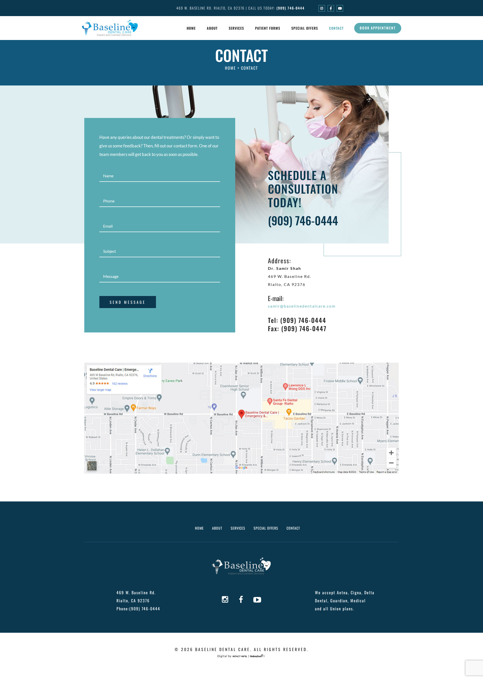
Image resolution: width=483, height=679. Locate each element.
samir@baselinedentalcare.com (302, 306)
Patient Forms (267, 28)
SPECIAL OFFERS (266, 528)
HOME (199, 528)
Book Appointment (378, 27)
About (212, 28)
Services (236, 28)
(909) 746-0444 (290, 8)
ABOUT (217, 528)
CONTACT (293, 528)
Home (191, 28)
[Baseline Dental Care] (110, 27)
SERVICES (238, 528)
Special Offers (304, 28)
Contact (336, 28)
